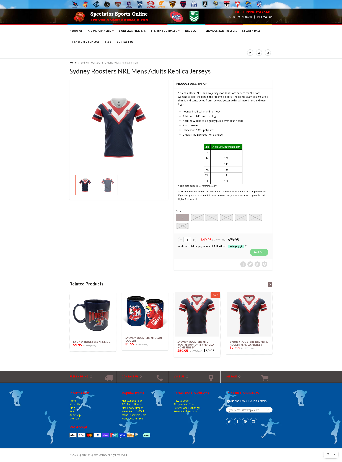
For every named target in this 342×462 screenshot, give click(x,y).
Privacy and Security (185, 411)
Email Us (267, 17)
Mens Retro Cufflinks (134, 411)
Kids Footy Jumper (132, 408)
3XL (256, 217)
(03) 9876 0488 (242, 17)
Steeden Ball (251, 30)
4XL (183, 225)
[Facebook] (237, 421)
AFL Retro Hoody (132, 404)
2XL (241, 217)
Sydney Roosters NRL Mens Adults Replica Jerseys (249, 343)
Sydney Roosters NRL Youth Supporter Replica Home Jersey (195, 344)
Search (73, 411)
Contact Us (125, 41)
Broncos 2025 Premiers (221, 30)
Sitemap (74, 418)
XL (226, 217)
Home (73, 62)
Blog (72, 408)
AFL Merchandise (99, 30)
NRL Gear (191, 30)
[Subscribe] (268, 410)
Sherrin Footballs (164, 30)
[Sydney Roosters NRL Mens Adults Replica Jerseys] (119, 128)
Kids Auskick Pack (132, 400)
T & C (108, 41)
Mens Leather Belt (132, 418)
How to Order (182, 400)
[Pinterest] (245, 421)
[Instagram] (253, 421)
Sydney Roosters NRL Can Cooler (143, 339)
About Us (76, 30)
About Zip (75, 415)
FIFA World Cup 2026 (85, 41)
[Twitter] (229, 421)
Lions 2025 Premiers (132, 30)
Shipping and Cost (184, 404)
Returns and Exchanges (187, 408)
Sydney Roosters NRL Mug (91, 341)
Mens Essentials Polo (134, 415)
